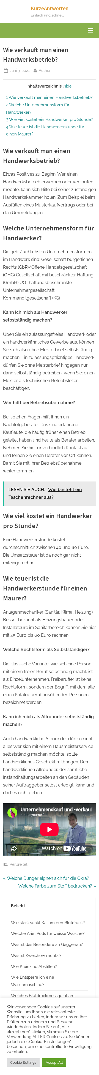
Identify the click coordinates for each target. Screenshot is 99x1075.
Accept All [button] (54, 1062)
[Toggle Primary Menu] (90, 30)
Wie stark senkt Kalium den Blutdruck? (48, 922)
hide (68, 86)
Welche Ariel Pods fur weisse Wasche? (47, 933)
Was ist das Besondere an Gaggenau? (47, 944)
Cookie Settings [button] (23, 1062)
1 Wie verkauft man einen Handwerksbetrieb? (49, 97)
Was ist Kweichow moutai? (36, 955)
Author (45, 70)
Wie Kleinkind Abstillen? (34, 966)
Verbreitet (19, 864)
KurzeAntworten (49, 8)
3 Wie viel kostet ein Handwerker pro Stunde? (49, 119)
